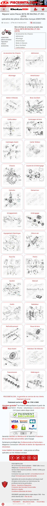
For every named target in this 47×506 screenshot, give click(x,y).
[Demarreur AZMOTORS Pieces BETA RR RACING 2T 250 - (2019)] (35, 198)
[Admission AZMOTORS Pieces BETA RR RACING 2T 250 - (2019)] (35, 61)
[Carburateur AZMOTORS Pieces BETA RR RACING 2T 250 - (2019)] (12, 129)
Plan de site (28, 496)
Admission (19, 36)
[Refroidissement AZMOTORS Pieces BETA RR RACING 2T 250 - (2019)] (12, 335)
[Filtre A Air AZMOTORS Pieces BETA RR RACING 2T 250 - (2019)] (35, 242)
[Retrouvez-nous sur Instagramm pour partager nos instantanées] (29, 457)
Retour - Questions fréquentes (21, 485)
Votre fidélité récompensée (12, 450)
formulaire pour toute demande (26, 476)
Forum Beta (40, 502)
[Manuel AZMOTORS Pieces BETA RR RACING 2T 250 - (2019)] (35, 290)
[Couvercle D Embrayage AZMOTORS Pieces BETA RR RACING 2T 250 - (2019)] (35, 174)
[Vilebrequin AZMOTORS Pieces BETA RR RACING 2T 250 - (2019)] (35, 381)
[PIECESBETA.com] (19, 9)
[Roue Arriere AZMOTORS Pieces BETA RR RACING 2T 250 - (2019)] (35, 335)
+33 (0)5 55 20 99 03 (25, 468)
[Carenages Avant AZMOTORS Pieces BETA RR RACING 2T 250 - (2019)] (12, 151)
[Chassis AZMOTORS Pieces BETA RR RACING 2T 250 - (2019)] (12, 176)
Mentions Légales (17, 489)
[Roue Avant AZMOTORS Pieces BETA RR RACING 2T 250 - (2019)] (12, 358)
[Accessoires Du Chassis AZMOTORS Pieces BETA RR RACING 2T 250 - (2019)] (12, 62)
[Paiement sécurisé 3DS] (23, 423)
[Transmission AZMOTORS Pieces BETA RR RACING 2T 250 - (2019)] (12, 381)
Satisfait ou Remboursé (17, 436)
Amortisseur (20, 41)
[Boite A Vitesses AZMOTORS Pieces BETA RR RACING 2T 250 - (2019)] (12, 106)
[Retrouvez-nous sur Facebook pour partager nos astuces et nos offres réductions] (12, 457)
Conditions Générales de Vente (22, 491)
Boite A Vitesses (21, 43)
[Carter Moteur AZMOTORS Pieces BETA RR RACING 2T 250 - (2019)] (35, 150)
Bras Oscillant (21, 45)
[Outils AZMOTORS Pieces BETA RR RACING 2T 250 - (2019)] (12, 313)
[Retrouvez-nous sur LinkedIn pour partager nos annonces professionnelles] (35, 457)
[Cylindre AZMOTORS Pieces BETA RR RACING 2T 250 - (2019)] (12, 200)
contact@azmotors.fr (37, 474)
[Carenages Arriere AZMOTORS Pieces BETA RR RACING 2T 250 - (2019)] (35, 128)
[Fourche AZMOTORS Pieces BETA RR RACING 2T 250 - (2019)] (12, 266)
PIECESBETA (16, 502)
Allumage (19, 38)
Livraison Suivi (39, 408)
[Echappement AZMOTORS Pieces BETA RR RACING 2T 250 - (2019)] (12, 221)
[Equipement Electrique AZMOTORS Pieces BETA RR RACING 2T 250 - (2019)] (12, 243)
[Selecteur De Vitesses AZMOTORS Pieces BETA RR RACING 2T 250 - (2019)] (35, 357)
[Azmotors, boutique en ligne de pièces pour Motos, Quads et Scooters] (23, 2)
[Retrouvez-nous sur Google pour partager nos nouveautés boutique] (23, 457)
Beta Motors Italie (28, 502)
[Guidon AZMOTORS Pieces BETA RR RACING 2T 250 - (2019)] (12, 289)
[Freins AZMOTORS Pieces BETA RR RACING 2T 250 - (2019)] (35, 266)
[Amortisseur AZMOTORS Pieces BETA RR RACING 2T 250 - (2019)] (35, 84)
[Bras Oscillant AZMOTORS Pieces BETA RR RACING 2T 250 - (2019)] (35, 106)
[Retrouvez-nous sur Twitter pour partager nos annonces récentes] (18, 457)
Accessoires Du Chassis (24, 34)
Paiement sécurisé (23, 399)
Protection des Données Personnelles (24, 487)
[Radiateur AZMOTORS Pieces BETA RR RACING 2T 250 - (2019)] (35, 313)
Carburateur (20, 48)
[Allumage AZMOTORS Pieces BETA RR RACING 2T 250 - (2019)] (12, 84)
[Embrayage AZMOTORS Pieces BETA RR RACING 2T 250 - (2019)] (35, 221)
